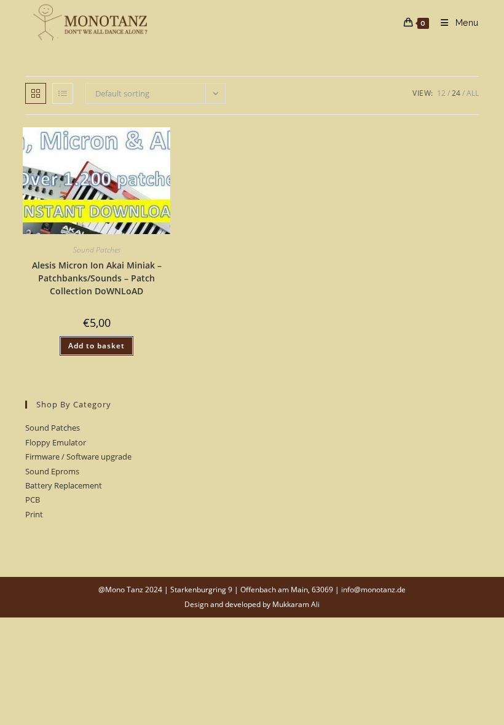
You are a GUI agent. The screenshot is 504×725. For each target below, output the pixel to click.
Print (34, 514)
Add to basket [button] (96, 345)
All (473, 93)
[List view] (62, 93)
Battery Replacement (63, 485)
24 (456, 93)
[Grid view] (35, 93)
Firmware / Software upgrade (78, 456)
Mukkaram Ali (296, 604)
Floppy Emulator (55, 442)
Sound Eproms (52, 471)
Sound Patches (96, 250)
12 (441, 93)
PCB (32, 499)
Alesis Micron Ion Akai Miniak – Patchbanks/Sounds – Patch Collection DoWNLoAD (97, 278)
